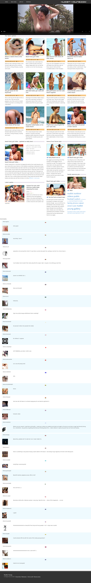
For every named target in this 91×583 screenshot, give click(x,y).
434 (59, 95)
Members (28, 1)
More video (13, 1)
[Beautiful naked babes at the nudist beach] (35, 115)
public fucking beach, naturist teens (33, 145)
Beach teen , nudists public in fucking (33, 147)
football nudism (73, 199)
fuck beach (70, 211)
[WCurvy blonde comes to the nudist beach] (76, 81)
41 (38, 59)
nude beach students (30, 152)
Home (6, 1)
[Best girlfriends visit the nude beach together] (56, 81)
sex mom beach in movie (75, 201)
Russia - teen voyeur (30, 148)
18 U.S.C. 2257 (30, 576)
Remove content (37, 576)
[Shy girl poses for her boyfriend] (14, 81)
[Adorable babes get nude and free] (35, 81)
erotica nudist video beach (79, 211)
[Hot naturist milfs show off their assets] (56, 47)
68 (38, 129)
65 (38, 95)
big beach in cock (80, 213)
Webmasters (24, 576)
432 (59, 61)
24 (17, 61)
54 (80, 129)
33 (17, 95)
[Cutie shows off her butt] (14, 115)
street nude (71, 206)
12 (17, 127)
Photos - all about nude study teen (33, 150)
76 (80, 95)
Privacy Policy (18, 576)
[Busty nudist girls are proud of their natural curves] (76, 115)
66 (80, 61)
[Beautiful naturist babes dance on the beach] (76, 47)
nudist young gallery (75, 207)
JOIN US (21, 1)
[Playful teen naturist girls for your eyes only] (56, 115)
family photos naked (75, 203)
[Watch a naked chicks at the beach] (14, 47)
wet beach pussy (71, 213)
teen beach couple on (30, 153)
